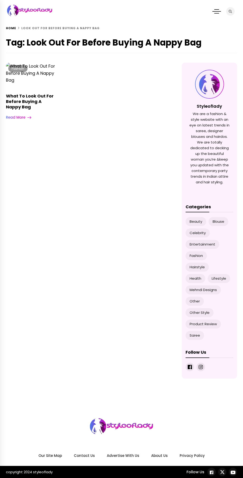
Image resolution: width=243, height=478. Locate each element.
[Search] (230, 11)
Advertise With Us (123, 455)
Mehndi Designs (203, 289)
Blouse (218, 221)
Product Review (203, 323)
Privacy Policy (192, 455)
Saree (195, 335)
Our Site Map (50, 455)
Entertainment (202, 244)
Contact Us (84, 455)
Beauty (196, 221)
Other (195, 301)
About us (159, 455)
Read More (15, 117)
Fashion (18, 68)
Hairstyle (197, 267)
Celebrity (198, 232)
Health (195, 278)
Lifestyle (219, 278)
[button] (216, 11)
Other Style (200, 312)
